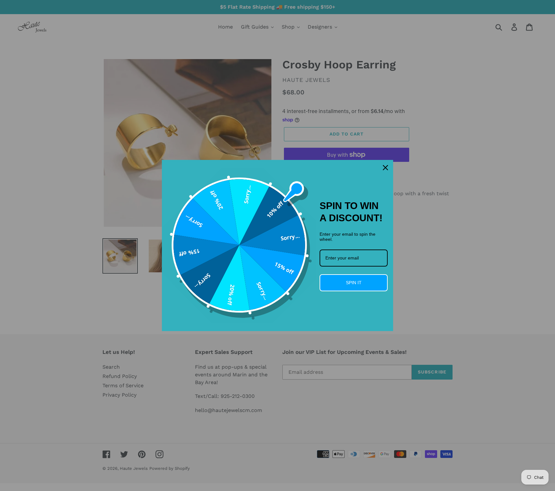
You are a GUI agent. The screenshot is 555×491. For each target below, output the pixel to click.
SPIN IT (354, 282)
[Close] (385, 167)
